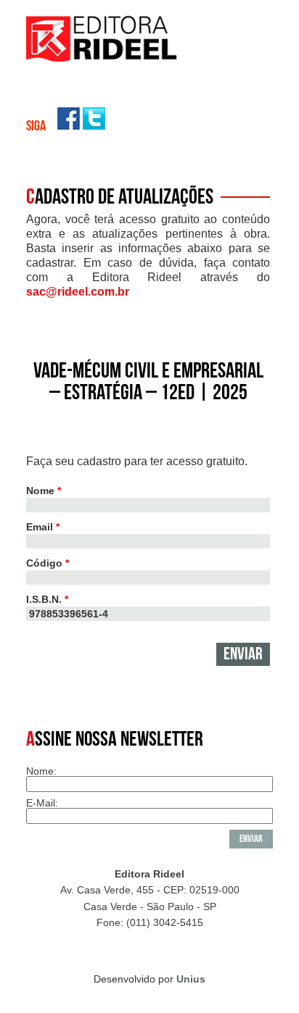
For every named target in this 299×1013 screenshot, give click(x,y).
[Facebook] (68, 126)
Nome (43, 490)
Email (43, 527)
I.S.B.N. (47, 599)
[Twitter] (94, 126)
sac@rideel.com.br (77, 291)
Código (47, 563)
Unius (190, 979)
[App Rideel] (102, 57)
